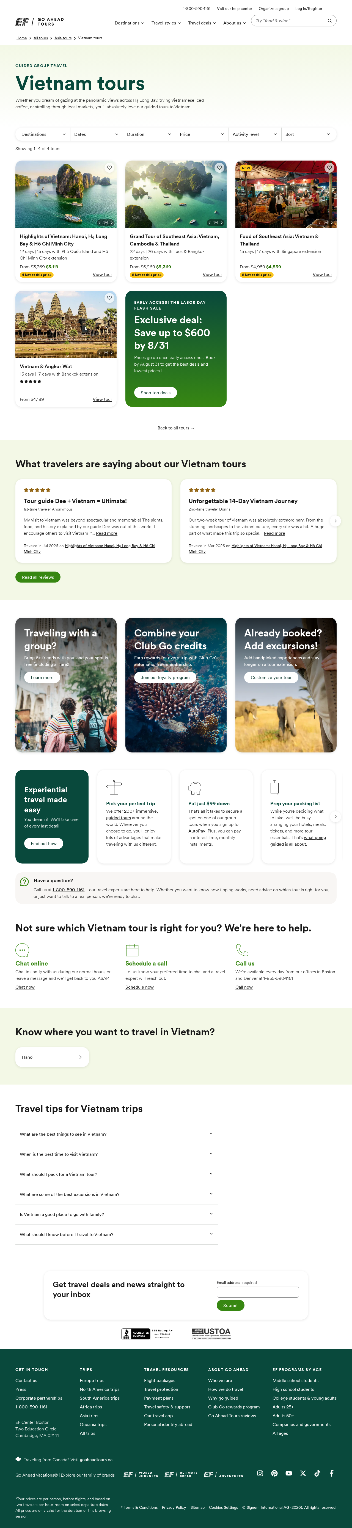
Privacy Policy (174, 1507)
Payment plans (159, 1398)
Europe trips (92, 1380)
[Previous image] (99, 222)
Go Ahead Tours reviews (232, 1416)
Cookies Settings (223, 1507)
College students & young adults (305, 1398)
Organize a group (274, 8)
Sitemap (198, 1507)
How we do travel (225, 1389)
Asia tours (63, 38)
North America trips (99, 1389)
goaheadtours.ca (96, 1460)
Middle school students (295, 1380)
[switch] (109, 168)
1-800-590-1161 (68, 890)
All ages (280, 1433)
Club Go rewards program (234, 1407)
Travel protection (161, 1389)
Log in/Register (308, 8)
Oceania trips (93, 1424)
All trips (87, 1433)
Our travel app (158, 1416)
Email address (237, 1282)
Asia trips (89, 1416)
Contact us (26, 1380)
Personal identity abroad (168, 1424)
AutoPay (196, 831)
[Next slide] (335, 520)
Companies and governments (302, 1424)
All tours (41, 38)
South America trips (100, 1398)
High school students (293, 1389)
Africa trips (91, 1407)
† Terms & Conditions (139, 1507)
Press (20, 1389)
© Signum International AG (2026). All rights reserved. (289, 1507)
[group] (93, 521)
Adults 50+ (283, 1416)
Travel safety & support (167, 1407)
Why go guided (223, 1398)
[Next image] (111, 222)
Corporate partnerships (38, 1398)
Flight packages (159, 1380)
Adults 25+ (283, 1407)
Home (21, 38)
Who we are (220, 1380)
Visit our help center (234, 8)
